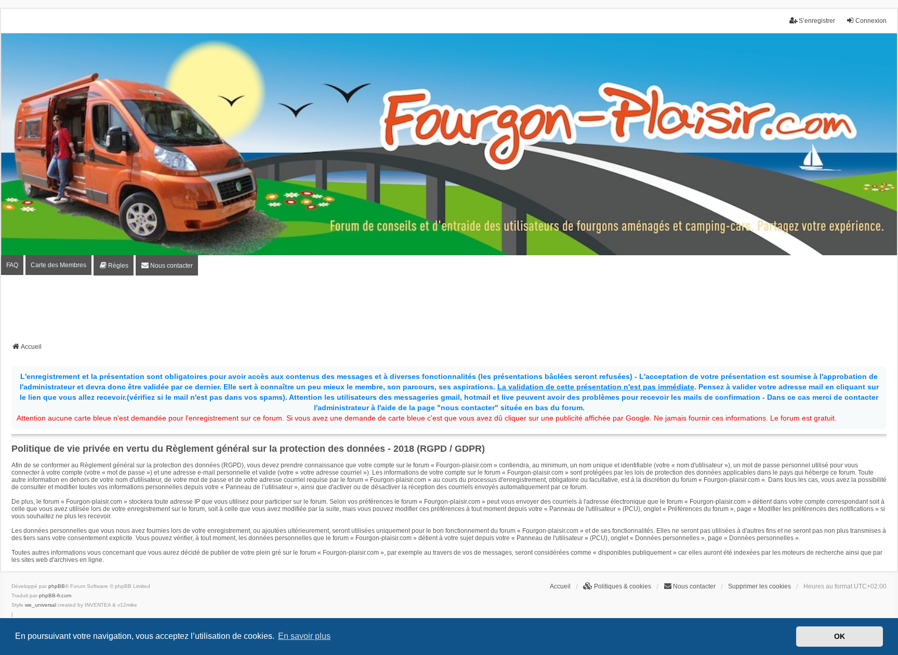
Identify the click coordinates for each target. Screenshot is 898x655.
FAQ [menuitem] (12, 265)
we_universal (40, 605)
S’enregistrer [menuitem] (817, 20)
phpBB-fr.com (55, 595)
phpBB (56, 586)
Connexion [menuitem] (871, 20)
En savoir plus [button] (304, 636)
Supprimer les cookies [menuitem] (759, 586)
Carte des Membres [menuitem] (58, 265)
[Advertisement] (449, 312)
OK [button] (839, 636)
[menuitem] (114, 265)
